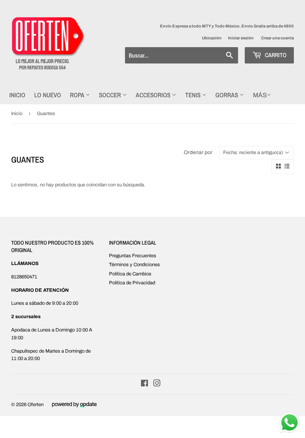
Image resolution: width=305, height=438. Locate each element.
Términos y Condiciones (134, 264)
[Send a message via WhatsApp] (289, 422)
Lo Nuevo (47, 95)
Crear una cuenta (277, 38)
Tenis (193, 95)
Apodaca (20, 330)
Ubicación (212, 38)
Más (260, 95)
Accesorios (154, 95)
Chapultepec (24, 351)
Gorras (227, 95)
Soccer (110, 95)
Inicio (17, 95)
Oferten (36, 404)
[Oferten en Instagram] (157, 384)
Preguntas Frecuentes (132, 255)
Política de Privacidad (132, 282)
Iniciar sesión (241, 38)
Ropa (78, 95)
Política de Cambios (130, 274)
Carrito (274, 55)
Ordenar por (198, 152)
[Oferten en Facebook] (144, 384)
